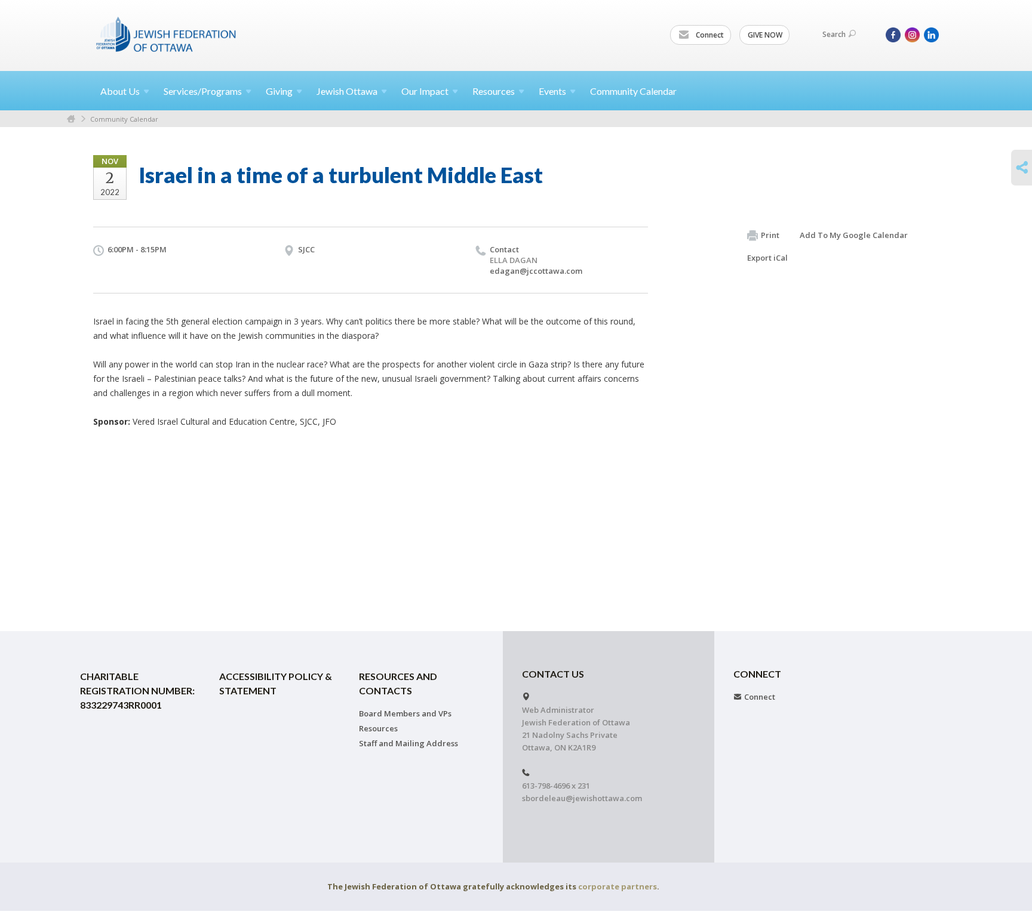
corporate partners (617, 886)
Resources (378, 728)
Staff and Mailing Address (408, 743)
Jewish (347, 91)
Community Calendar (633, 91)
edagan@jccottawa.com (536, 270)
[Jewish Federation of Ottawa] (166, 34)
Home (71, 119)
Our (425, 91)
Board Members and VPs (405, 713)
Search (834, 34)
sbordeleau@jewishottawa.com (582, 798)
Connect (709, 35)
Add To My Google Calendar (854, 235)
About (120, 91)
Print (770, 235)
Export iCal (767, 257)
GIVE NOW (765, 35)
